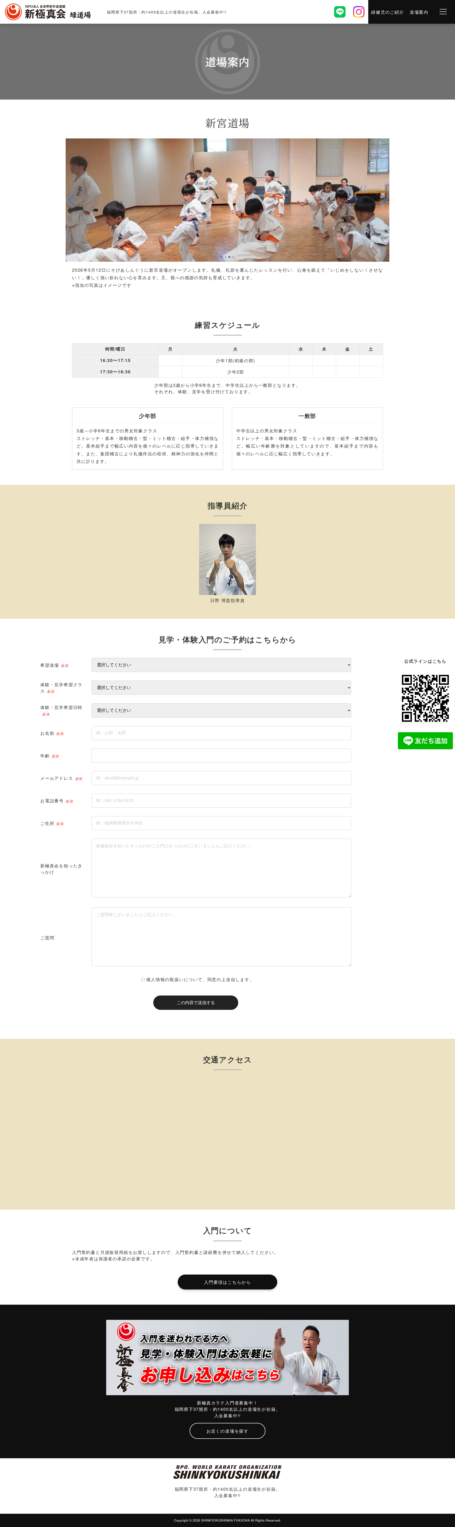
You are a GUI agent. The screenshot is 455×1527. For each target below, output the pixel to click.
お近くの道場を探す (227, 1431)
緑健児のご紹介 (387, 12)
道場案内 (419, 12)
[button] (71, 200)
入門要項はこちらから (227, 1282)
